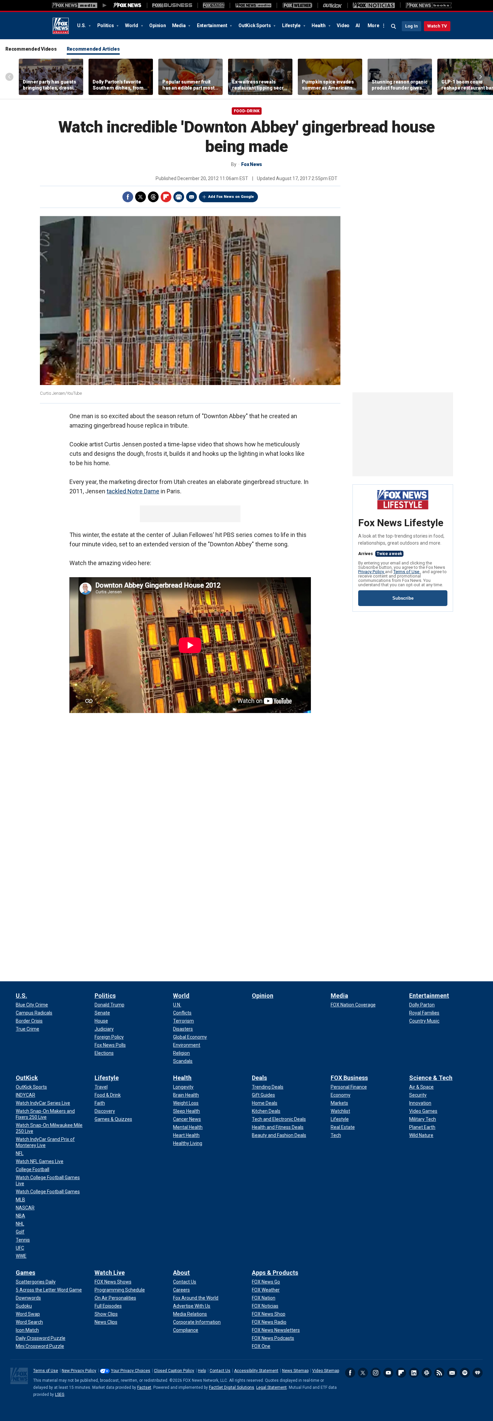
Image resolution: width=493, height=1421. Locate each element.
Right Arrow (481, 77)
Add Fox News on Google (231, 197)
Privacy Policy (371, 571)
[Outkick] (332, 5)
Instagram (376, 1373)
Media (179, 25)
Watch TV (437, 26)
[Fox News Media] (127, 5)
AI (357, 25)
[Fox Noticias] (374, 5)
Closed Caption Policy (174, 1370)
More (373, 25)
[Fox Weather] (297, 5)
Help (202, 1370)
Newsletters (452, 1373)
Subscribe (403, 598)
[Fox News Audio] (253, 5)
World (132, 25)
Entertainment (212, 25)
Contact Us (220, 1370)
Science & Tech (430, 1077)
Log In (411, 26)
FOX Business (349, 1077)
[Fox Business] (172, 5)
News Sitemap (295, 1370)
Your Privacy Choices (130, 1370)
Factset (144, 1387)
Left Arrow (9, 77)
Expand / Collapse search (393, 26)
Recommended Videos (31, 49)
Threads (153, 197)
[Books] (428, 5)
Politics (106, 25)
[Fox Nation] (213, 5)
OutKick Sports (255, 25)
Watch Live (110, 1272)
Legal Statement (271, 1387)
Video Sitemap (325, 1370)
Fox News (61, 26)
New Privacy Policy (79, 1370)
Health (319, 25)
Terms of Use (406, 571)
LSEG (59, 1394)
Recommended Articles (93, 49)
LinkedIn (414, 1373)
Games (25, 1272)
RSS (439, 1373)
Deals (259, 1077)
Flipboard (166, 197)
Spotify (465, 1373)
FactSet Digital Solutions (231, 1387)
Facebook (127, 197)
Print (178, 197)
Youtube (388, 1373)
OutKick (27, 1077)
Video (343, 25)
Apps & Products (275, 1272)
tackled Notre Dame (133, 491)
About (181, 1272)
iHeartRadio (478, 1373)
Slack (427, 1373)
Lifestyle (292, 25)
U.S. (82, 25)
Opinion (157, 25)
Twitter (140, 197)
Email (191, 197)
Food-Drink (247, 111)
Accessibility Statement (256, 1370)
